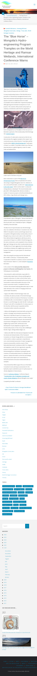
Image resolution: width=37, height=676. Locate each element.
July (6, 561)
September (8, 556)
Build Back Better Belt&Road (9, 492)
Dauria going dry (14, 498)
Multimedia (24, 661)
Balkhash (4, 425)
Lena (3, 449)
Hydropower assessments (19, 501)
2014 (5, 595)
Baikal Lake (5, 422)
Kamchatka (5, 443)
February (7, 574)
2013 (5, 598)
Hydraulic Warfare (7, 501)
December (8, 551)
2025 (5, 537)
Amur (3, 412)
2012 (5, 600)
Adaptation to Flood (28, 486)
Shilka (3, 464)
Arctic (3, 417)
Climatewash (29, 492)
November (8, 553)
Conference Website (13, 374)
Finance (22, 498)
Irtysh (3, 441)
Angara (4, 415)
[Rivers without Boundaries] (6, 4)
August (7, 559)
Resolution (30, 261)
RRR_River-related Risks (25, 508)
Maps (17, 661)
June (6, 564)
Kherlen (4, 446)
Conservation (14, 495)
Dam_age (5, 498)
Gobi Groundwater (7, 435)
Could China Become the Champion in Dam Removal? (16, 632)
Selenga (18, 30)
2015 (5, 593)
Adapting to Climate (7, 489)
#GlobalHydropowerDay (8, 486)
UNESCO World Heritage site (18, 143)
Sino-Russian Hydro (19, 511)
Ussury (4, 472)
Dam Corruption (23, 495)
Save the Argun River (7, 511)
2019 (5, 582)
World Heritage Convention (9, 475)
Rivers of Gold (14, 508)
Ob (3, 454)
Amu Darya (5, 409)
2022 (5, 545)
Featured (4, 433)
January (7, 577)
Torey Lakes (24, 30)
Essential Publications (12, 15)
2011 (5, 603)
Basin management (19, 489)
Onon (3, 456)
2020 (5, 580)
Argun (3, 420)
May (6, 566)
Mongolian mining (7, 504)
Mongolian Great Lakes (10, 30)
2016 (5, 590)
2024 (5, 540)
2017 (5, 587)
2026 (5, 534)
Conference (5, 495)
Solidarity (4, 467)
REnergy (16, 504)
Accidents (19, 486)
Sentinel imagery (10, 134)
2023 (5, 542)
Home (5, 661)
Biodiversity (28, 489)
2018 (5, 585)
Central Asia (5, 428)
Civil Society (21, 492)
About (24, 663)
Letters (11, 661)
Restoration (23, 504)
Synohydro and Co (7, 514)
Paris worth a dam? (7, 459)
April (6, 569)
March (6, 572)
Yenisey (4, 477)
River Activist (6, 508)
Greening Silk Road (21, 28)
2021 (5, 548)
